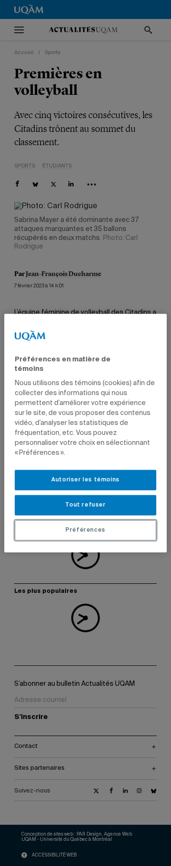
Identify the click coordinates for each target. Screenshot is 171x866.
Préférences (85, 530)
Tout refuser (85, 505)
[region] (85, 433)
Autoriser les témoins (85, 480)
